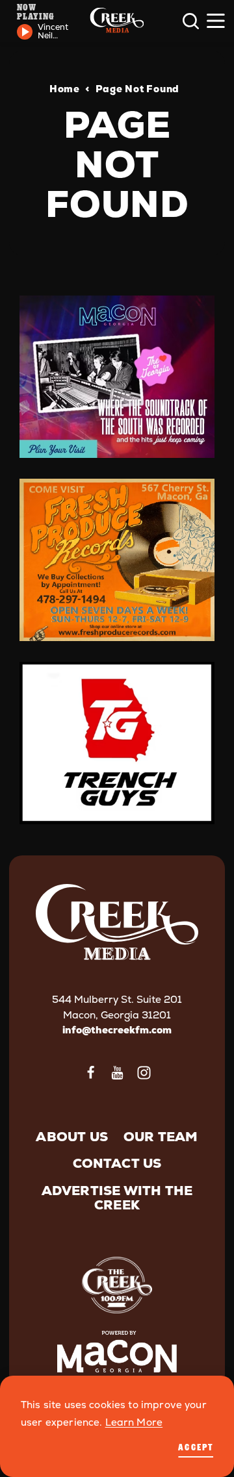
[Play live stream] (24, 32)
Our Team (161, 1136)
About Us (72, 1136)
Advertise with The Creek (117, 1197)
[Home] (117, 21)
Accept (195, 1447)
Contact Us (117, 1163)
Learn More (134, 1422)
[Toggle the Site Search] (191, 21)
